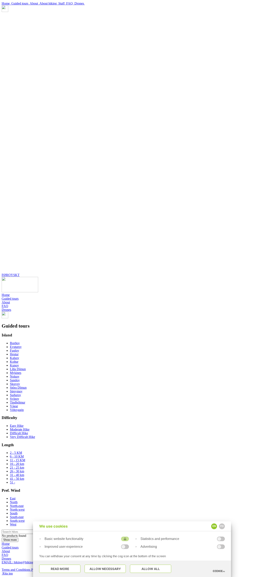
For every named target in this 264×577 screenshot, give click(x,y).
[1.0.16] (219, 571)
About (34, 3)
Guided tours (20, 3)
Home (6, 3)
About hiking (48, 3)
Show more (10, 539)
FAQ (70, 3)
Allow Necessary (105, 569)
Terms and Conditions (16, 569)
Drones (79, 3)
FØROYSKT (11, 275)
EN (214, 526)
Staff (62, 3)
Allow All (150, 569)
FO (222, 526)
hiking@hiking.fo (19, 562)
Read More (60, 569)
